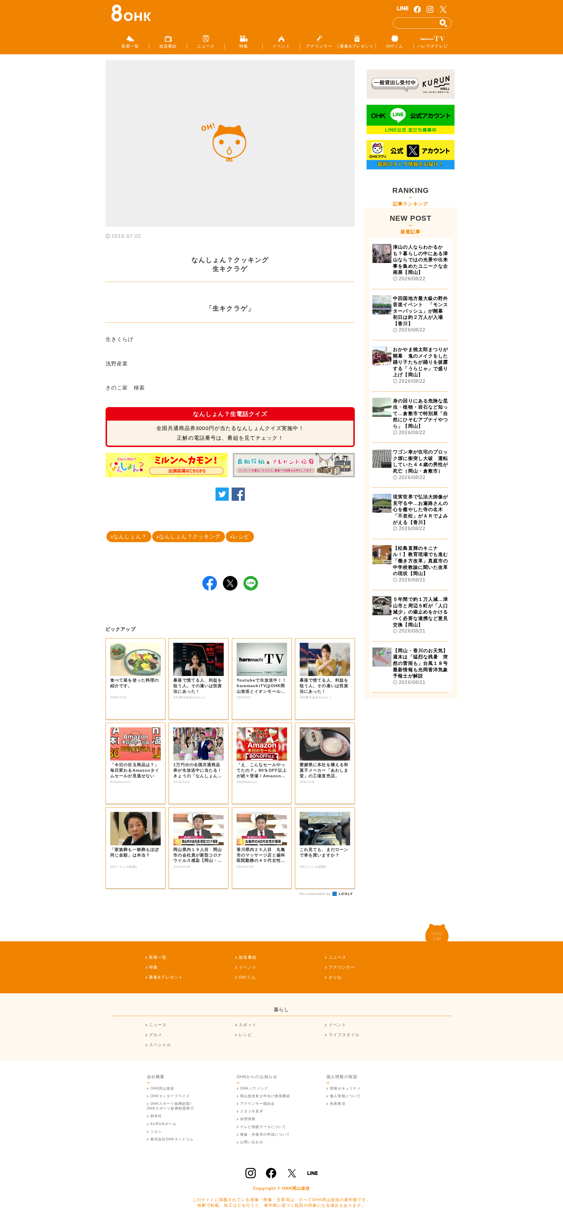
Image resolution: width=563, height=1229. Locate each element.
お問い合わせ (251, 1142)
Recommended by (316, 894)
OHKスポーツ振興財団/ (170, 1106)
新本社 (156, 1116)
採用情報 (247, 1119)
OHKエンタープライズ (170, 1096)
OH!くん (247, 977)
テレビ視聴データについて (263, 1127)
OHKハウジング (254, 1088)
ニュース (337, 957)
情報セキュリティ (345, 1088)
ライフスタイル (344, 1034)
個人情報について (345, 1096)
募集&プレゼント (166, 977)
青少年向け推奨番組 (265, 1096)
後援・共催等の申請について (265, 1134)
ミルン (156, 1131)
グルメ (155, 1034)
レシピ (241, 537)
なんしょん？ (130, 537)
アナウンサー (342, 967)
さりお (335, 977)
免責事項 (337, 1104)
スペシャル (160, 1044)
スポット (247, 1024)
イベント (247, 967)
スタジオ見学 (251, 1111)
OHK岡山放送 (162, 1088)
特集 (153, 967)
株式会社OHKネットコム (172, 1139)
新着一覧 (158, 957)
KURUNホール (163, 1124)
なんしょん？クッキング (190, 537)
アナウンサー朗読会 (257, 1104)
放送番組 (247, 957)
